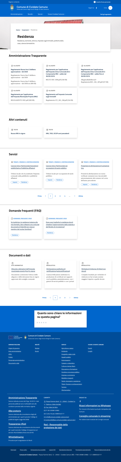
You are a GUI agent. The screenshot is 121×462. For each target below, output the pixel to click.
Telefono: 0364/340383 (53, 404)
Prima (40, 196)
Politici (10, 357)
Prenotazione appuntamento (83, 450)
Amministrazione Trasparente (22, 397)
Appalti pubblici (66, 357)
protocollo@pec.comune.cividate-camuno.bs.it (60, 420)
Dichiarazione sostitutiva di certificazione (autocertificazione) (58, 270)
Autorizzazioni (65, 360)
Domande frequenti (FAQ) (22, 218)
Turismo (63, 387)
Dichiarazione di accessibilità (38, 450)
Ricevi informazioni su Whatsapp (95, 405)
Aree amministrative (14, 351)
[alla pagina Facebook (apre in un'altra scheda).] (95, 8)
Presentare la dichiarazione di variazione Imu (95, 166)
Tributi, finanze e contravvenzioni (26, 162)
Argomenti (25, 30)
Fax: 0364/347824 (52, 407)
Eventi (90, 348)
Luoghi (90, 351)
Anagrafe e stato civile (68, 354)
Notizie (37, 348)
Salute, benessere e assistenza (70, 381)
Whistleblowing (16, 437)
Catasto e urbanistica (67, 363)
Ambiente (64, 351)
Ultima (81, 196)
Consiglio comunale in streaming (94, 416)
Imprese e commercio (68, 375)
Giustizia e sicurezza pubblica (70, 372)
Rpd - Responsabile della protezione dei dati (56, 426)
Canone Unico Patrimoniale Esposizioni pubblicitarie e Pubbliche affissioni (24, 166)
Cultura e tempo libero (68, 366)
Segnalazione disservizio (65, 450)
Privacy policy (23, 450)
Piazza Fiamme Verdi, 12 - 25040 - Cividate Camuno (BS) (61, 401)
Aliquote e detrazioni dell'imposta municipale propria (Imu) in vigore (23, 270)
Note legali (13, 450)
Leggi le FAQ (52, 450)
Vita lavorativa (65, 390)
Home (18, 30)
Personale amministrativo (16, 360)
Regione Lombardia (14, 2)
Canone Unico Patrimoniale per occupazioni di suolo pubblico (57, 166)
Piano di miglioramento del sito (102, 450)
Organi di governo (14, 348)
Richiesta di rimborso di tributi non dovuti (93, 270)
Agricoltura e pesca (67, 348)
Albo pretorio (14, 411)
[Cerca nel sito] (110, 8)
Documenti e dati (13, 363)
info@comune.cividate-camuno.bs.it (57, 417)
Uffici (10, 354)
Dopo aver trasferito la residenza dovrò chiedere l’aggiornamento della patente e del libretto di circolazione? (60, 224)
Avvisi (37, 351)
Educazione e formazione (69, 369)
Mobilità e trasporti (67, 378)
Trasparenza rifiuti (17, 424)
